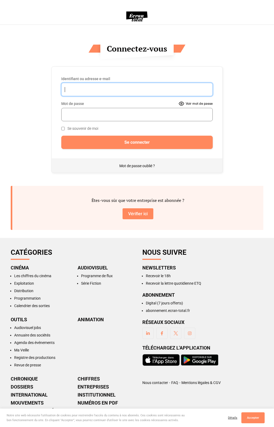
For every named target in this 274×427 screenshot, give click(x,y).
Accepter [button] (253, 418)
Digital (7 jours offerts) (164, 303)
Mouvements (27, 403)
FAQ (174, 383)
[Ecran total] (137, 17)
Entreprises (93, 387)
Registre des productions (34, 357)
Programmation (27, 298)
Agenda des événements (34, 342)
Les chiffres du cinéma (32, 276)
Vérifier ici (138, 213)
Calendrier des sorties (32, 306)
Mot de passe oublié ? (137, 166)
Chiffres (89, 379)
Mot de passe (72, 103)
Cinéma (20, 268)
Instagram (189, 333)
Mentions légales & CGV (201, 383)
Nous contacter (155, 383)
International (29, 395)
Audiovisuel (93, 268)
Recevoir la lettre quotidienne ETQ (173, 283)
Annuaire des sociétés (32, 335)
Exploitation (24, 283)
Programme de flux (97, 276)
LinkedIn (148, 333)
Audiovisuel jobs (27, 328)
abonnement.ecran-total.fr (168, 310)
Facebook (162, 333)
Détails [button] (232, 418)
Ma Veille (21, 350)
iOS (161, 360)
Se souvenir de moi (82, 128)
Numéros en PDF (98, 403)
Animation (91, 319)
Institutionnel (97, 395)
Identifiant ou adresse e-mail (85, 79)
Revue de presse (27, 365)
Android (199, 360)
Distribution (23, 291)
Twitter (175, 333)
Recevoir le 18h (158, 276)
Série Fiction (91, 283)
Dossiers (22, 387)
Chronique (24, 379)
